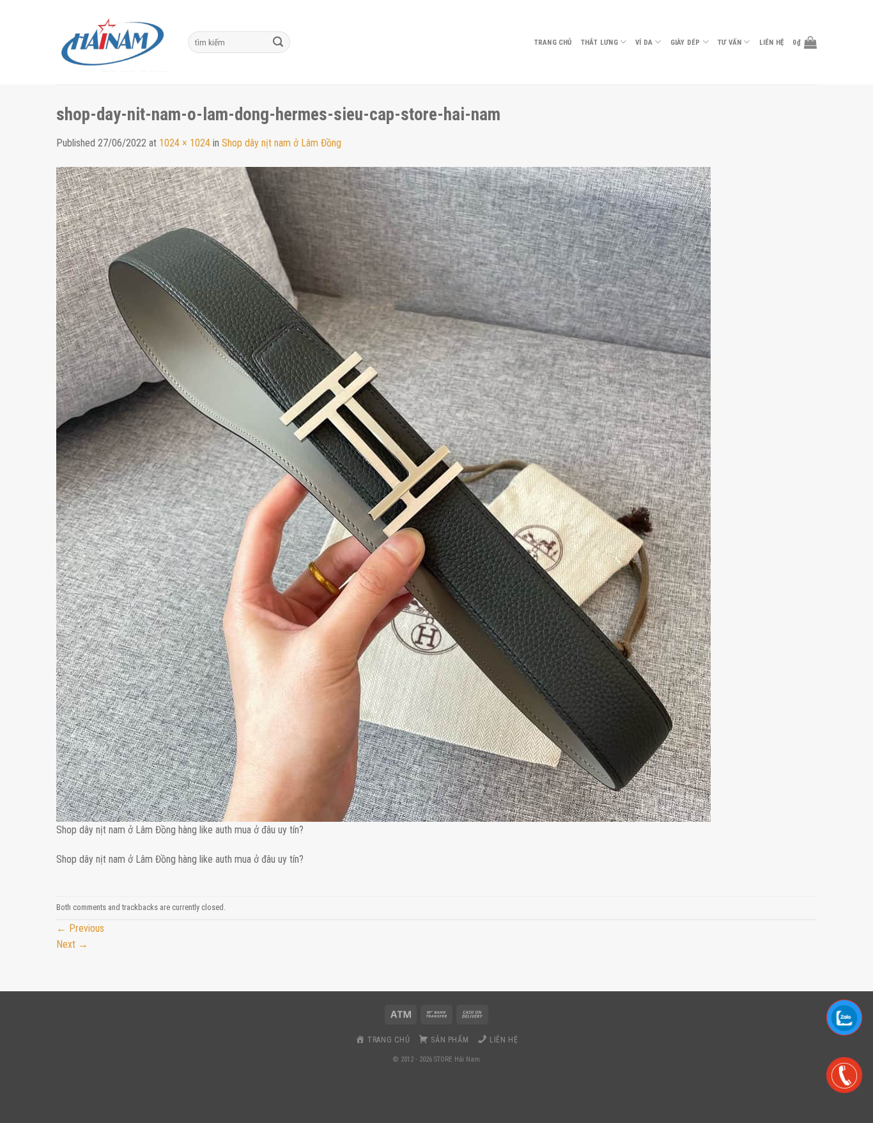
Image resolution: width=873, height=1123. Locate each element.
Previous (80, 928)
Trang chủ (553, 42)
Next (72, 944)
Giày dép (685, 42)
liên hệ (771, 42)
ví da (644, 42)
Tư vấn (729, 42)
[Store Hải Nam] (112, 42)
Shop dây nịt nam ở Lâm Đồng (281, 143)
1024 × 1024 (184, 143)
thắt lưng (599, 42)
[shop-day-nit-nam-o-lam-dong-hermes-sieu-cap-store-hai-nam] (383, 493)
